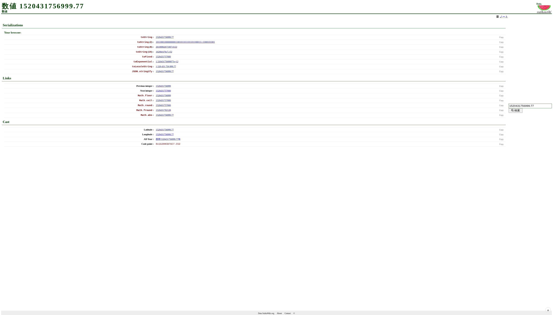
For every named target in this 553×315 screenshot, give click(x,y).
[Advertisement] (530, 57)
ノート (504, 16)
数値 (4, 11)
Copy (501, 37)
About (279, 313)
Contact (288, 313)
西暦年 (168, 139)
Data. (539, 4)
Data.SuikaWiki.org (266, 313)
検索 (517, 110)
